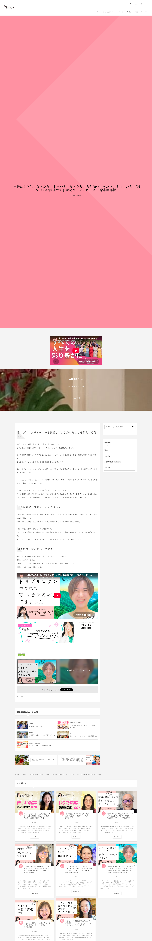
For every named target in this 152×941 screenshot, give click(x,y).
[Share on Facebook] (131, 4)
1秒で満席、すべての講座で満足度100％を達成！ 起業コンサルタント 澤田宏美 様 (78, 816)
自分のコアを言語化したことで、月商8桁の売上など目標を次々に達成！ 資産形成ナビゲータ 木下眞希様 (120, 816)
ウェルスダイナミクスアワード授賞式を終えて (83, 736)
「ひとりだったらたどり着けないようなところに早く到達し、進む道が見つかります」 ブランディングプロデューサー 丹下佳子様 (78, 869)
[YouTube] (141, 4)
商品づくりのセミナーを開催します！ (40, 746)
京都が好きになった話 (35, 726)
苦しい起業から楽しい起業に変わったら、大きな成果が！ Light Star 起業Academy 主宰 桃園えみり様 (37, 816)
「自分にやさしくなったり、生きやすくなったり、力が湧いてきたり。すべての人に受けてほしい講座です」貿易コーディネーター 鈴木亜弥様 (120, 869)
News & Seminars (76, 722)
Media (107, 455)
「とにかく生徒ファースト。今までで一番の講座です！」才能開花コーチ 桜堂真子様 (37, 925)
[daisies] (8, 7)
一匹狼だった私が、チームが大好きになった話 (42, 736)
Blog (31, 723)
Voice (107, 467)
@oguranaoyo (53, 690)
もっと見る (76, 398)
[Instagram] (136, 4)
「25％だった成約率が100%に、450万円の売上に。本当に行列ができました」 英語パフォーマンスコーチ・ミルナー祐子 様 (37, 869)
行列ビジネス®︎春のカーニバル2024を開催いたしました (83, 726)
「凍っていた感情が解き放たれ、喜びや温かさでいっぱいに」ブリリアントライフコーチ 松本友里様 (78, 923)
